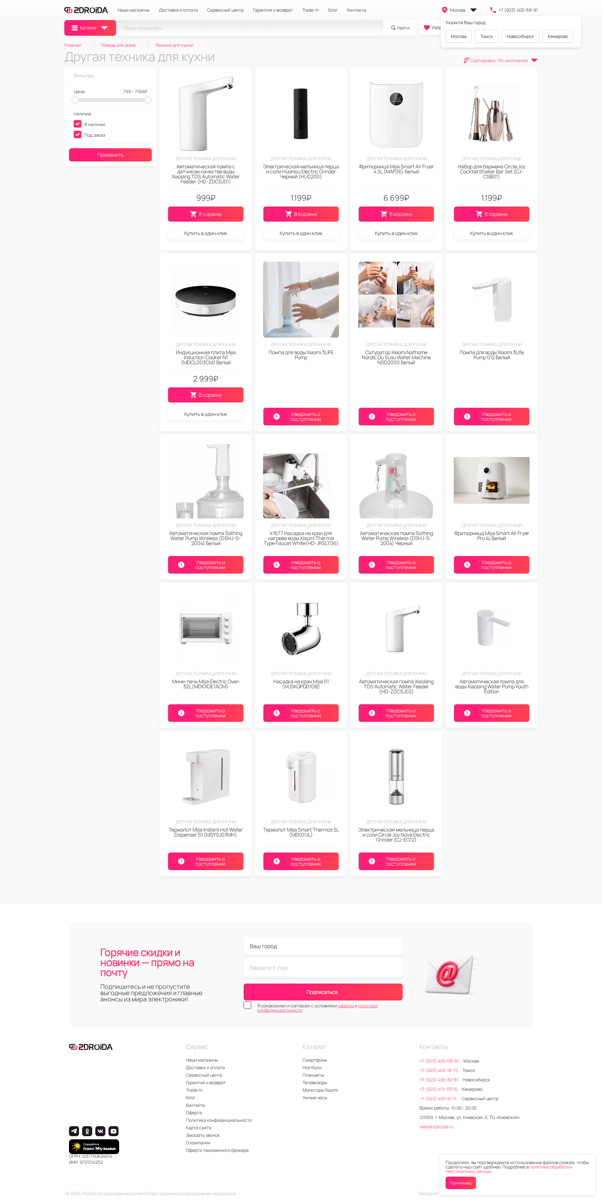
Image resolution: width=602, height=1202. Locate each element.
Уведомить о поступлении (305, 417)
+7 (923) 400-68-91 (518, 10)
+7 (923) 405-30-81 (439, 1080)
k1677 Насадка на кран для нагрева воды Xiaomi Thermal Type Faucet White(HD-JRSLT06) (301, 538)
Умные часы (315, 1097)
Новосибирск (520, 36)
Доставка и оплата (178, 10)
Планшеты (313, 1075)
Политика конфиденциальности (219, 1120)
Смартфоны (315, 1060)
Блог (333, 10)
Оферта (194, 1112)
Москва (458, 10)
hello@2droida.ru (436, 1127)
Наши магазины (134, 10)
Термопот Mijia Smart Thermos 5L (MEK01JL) (301, 832)
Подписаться (322, 992)
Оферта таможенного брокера (217, 1150)
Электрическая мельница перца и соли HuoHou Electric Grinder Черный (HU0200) (301, 171)
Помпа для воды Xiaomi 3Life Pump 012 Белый (492, 355)
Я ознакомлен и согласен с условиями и (317, 1008)
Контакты (356, 10)
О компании (198, 1143)
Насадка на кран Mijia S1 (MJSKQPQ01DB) (301, 684)
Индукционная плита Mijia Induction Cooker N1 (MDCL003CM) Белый (206, 357)
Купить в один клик (205, 233)
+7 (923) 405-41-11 (438, 1098)
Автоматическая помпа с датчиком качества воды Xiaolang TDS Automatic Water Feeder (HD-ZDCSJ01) (206, 174)
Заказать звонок (203, 1135)
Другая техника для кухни (206, 158)
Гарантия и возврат (273, 10)
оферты (346, 1006)
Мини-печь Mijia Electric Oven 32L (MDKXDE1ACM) (205, 684)
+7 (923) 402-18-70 (439, 1070)
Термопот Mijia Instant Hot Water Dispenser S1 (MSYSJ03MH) (206, 832)
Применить (111, 154)
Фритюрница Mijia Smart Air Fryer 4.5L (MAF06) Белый (396, 169)
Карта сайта (198, 1128)
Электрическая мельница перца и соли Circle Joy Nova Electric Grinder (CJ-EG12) (396, 834)
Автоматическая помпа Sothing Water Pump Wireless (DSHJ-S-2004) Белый (205, 538)
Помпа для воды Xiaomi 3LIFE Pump (301, 355)
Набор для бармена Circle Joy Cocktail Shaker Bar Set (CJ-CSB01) (491, 171)
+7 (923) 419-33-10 (438, 1089)
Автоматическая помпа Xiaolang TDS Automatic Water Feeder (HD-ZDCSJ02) (396, 686)
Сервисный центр (225, 10)
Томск (486, 36)
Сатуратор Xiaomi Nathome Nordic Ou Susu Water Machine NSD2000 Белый (396, 357)
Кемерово (558, 36)
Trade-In (310, 10)
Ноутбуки (312, 1067)
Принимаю (461, 1183)
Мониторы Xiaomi (320, 1090)
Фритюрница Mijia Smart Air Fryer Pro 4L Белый (491, 536)
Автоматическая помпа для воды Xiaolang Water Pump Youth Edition (491, 686)
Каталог (88, 28)
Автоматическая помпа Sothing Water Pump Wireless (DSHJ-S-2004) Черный (396, 538)
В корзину (210, 214)
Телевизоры (315, 1082)
